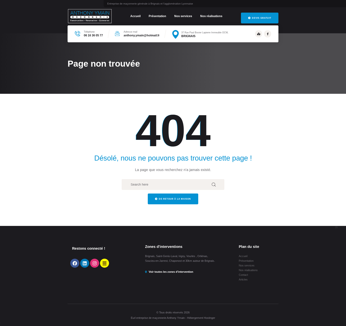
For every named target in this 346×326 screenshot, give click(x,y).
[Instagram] (94, 263)
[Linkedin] (84, 263)
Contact (243, 274)
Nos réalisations (211, 16)
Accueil (135, 16)
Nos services (183, 16)
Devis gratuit (261, 18)
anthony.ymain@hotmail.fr (141, 35)
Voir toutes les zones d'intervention (171, 271)
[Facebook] (74, 263)
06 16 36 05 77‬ (93, 35)
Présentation (157, 16)
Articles (243, 279)
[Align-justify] (104, 263)
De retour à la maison (174, 199)
